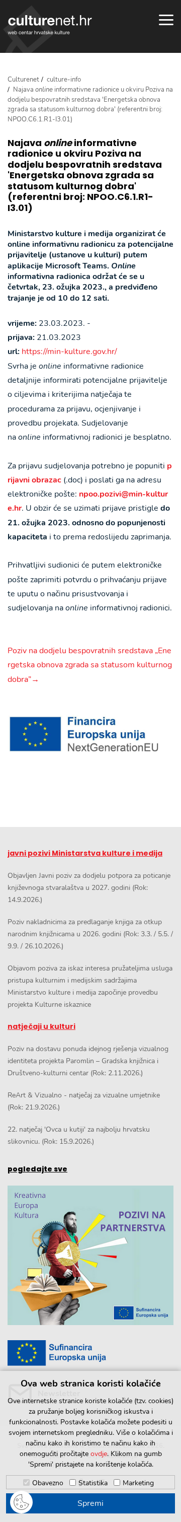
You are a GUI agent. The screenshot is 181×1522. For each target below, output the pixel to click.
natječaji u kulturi (41, 1026)
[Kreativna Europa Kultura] (90, 1255)
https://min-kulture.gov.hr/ (69, 351)
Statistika (93, 1483)
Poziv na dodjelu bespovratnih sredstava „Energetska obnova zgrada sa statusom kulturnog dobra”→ (90, 665)
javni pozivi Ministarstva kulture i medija (85, 853)
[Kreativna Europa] (90, 1353)
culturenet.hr (50, 25)
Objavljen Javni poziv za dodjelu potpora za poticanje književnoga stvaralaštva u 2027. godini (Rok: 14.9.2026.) (89, 888)
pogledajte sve (37, 1169)
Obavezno (47, 1483)
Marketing (138, 1483)
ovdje (98, 1454)
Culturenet (23, 79)
